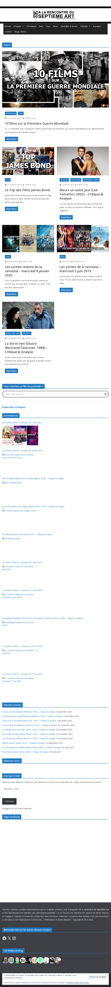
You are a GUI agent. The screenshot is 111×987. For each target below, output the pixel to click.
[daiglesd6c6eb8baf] (11, 960)
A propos (97, 26)
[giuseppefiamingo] (5, 960)
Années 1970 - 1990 (12, 333)
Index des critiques (13, 407)
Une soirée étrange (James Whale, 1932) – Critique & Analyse (29, 734)
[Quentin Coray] (23, 960)
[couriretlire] (58, 960)
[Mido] (17, 960)
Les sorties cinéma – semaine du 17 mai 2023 (22, 674)
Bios (41, 26)
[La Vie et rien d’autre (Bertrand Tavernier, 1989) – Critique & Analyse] (28, 315)
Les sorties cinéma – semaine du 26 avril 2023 (22, 450)
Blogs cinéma (20, 31)
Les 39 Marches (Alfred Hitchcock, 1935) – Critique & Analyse (29, 738)
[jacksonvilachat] (28, 960)
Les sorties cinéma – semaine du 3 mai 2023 (21, 422)
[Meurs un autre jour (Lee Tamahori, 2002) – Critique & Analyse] (83, 161)
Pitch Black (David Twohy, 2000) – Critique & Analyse (25, 752)
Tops (48, 26)
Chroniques (31, 26)
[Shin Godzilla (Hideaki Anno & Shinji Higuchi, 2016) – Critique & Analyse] (20, 491)
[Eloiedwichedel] (52, 960)
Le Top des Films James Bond (27, 190)
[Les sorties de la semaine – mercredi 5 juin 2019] (83, 238)
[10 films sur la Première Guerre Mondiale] (55, 79)
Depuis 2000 (75, 180)
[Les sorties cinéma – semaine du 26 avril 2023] (20, 463)
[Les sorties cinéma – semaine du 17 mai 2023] (20, 687)
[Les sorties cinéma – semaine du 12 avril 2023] (20, 603)
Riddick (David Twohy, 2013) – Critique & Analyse (23, 743)
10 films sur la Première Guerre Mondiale (36, 123)
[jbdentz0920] (40, 960)
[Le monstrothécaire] (46, 960)
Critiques (17, 26)
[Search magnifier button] (105, 394)
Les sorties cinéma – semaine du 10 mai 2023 (22, 646)
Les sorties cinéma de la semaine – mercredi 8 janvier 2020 (27, 271)
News (55, 26)
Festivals (84, 26)
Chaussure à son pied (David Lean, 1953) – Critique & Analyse (29, 720)
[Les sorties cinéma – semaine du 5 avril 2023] (20, 575)
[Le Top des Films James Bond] (28, 161)
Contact (8, 31)
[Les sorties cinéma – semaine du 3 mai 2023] (20, 435)
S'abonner (9, 801)
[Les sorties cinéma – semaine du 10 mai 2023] (20, 659)
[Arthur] (34, 960)
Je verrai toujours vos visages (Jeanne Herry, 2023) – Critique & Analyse (33, 506)
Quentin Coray (30, 118)
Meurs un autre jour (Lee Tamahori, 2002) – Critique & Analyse (81, 194)
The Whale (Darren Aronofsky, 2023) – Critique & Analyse (27, 534)
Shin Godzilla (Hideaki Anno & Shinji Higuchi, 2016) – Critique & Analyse (33, 478)
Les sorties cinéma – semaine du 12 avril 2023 (22, 590)
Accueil (8, 26)
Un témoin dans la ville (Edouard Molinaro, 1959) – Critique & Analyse (32, 716)
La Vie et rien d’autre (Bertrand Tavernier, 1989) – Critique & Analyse (26, 347)
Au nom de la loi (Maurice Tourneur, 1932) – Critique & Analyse (29, 725)
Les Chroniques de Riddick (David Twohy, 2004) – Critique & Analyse (32, 747)
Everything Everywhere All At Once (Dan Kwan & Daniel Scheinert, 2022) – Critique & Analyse (42, 618)
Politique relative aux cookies (77, 982)
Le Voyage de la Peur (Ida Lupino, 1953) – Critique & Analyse (28, 729)
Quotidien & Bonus (69, 26)
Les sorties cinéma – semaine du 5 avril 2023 (22, 562)
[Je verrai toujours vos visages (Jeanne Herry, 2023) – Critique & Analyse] (20, 519)
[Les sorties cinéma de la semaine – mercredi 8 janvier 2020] (28, 238)
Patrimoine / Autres (91, 180)
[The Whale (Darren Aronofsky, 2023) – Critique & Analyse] (20, 547)
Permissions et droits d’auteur (57, 919)
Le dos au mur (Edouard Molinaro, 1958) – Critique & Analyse (29, 711)
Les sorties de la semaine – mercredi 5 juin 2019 (80, 269)
